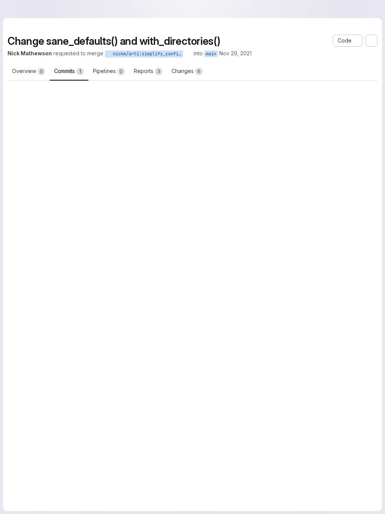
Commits (67, 71)
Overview (27, 71)
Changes (185, 71)
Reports (147, 71)
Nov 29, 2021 (266, 53)
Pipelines (108, 71)
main (242, 54)
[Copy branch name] (219, 53)
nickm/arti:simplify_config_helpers (177, 54)
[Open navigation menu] (23, 9)
